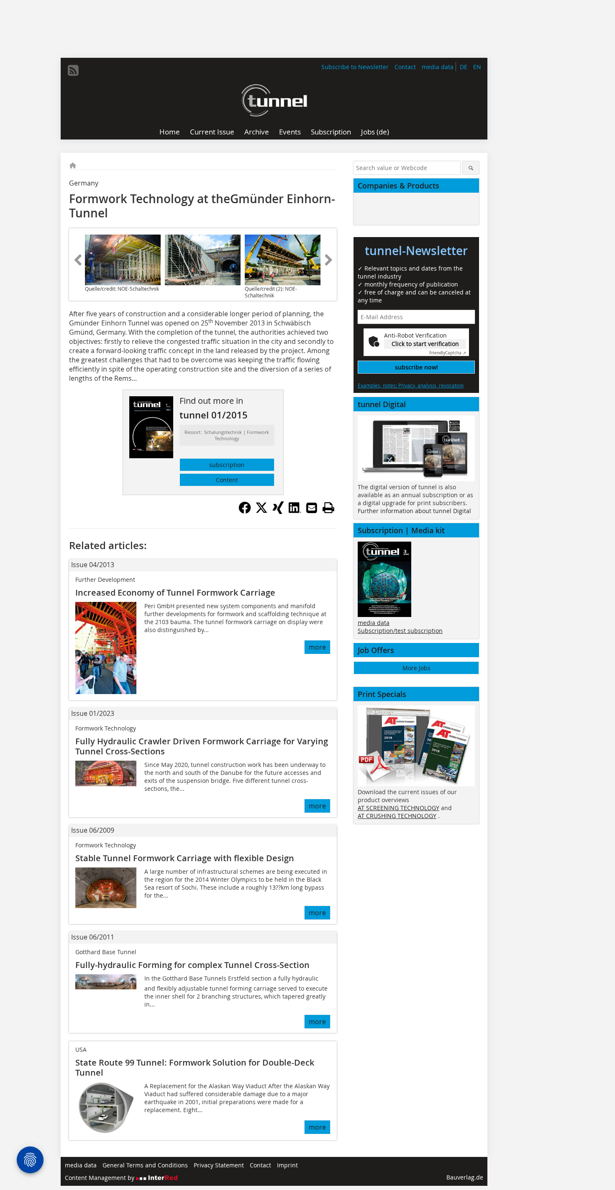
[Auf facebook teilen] (244, 511)
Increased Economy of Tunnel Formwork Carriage (175, 592)
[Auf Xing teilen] (278, 511)
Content (227, 480)
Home (169, 132)
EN (477, 67)
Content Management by (100, 1178)
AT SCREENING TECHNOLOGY (398, 808)
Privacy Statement (219, 1165)
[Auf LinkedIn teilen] (295, 511)
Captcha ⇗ (447, 353)
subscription (226, 465)
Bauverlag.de (464, 1177)
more (317, 647)
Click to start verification (425, 344)
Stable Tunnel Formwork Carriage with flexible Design (184, 858)
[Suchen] (471, 167)
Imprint (287, 1165)
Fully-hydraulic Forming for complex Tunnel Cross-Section (192, 965)
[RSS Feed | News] (73, 70)
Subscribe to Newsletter (355, 67)
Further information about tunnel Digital (414, 511)
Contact (405, 67)
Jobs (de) (375, 132)
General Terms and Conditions (145, 1165)
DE (463, 67)
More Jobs (416, 668)
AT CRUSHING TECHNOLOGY (397, 816)
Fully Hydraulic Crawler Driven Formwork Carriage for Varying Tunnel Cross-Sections (201, 746)
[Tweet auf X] (261, 511)
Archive (256, 132)
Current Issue (212, 132)
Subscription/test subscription (400, 631)
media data (438, 67)
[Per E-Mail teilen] (311, 507)
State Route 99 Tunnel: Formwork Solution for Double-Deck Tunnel (194, 1067)
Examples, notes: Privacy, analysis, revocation (411, 385)
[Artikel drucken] (328, 507)
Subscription (331, 132)
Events (290, 132)
